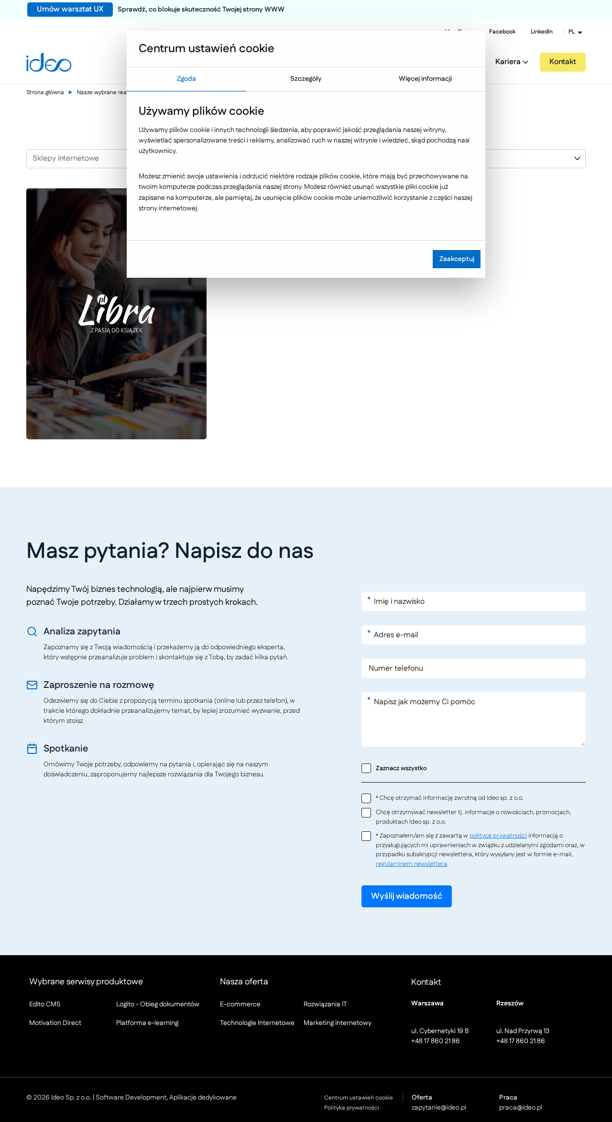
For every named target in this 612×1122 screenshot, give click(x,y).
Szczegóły (305, 79)
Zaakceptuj (456, 259)
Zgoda (186, 79)
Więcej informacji (425, 79)
